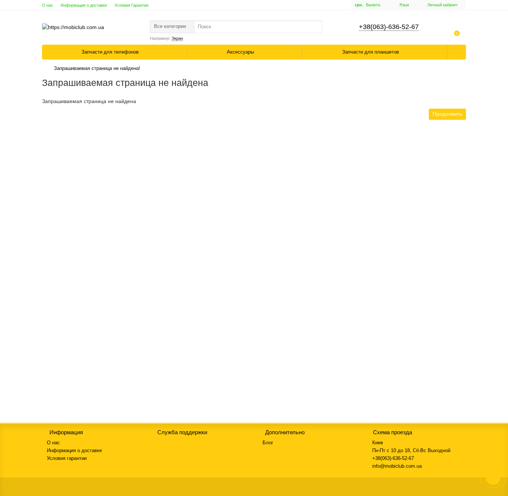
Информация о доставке (84, 5)
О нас (47, 5)
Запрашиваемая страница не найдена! (97, 68)
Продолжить (447, 114)
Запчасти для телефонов (110, 52)
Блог (268, 442)
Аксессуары (241, 52)
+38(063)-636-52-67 (389, 27)
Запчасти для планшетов (371, 52)
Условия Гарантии (131, 5)
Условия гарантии (67, 458)
